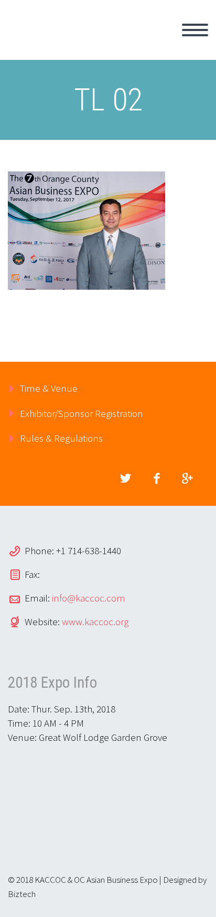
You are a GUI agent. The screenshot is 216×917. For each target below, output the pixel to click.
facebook (156, 478)
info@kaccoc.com (88, 598)
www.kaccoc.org (95, 621)
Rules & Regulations (61, 438)
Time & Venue (49, 388)
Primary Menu (195, 30)
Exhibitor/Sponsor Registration (81, 413)
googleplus (187, 478)
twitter (125, 478)
